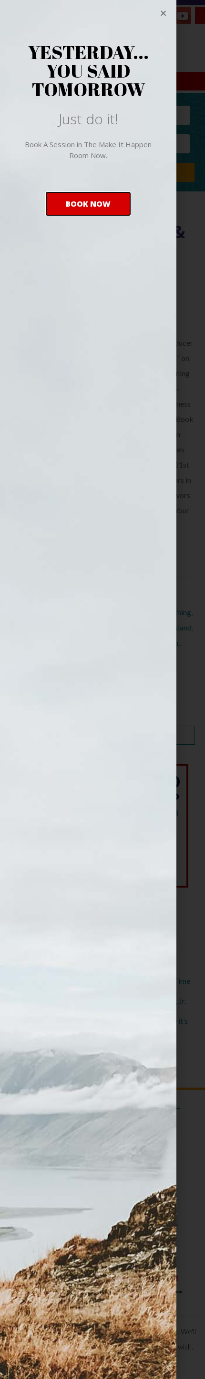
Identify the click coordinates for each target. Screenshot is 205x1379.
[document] (102, 689)
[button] (88, 204)
